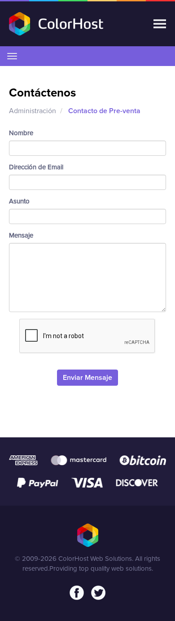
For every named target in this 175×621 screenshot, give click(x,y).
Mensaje (21, 235)
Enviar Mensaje (87, 377)
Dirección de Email (36, 167)
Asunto (19, 201)
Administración (32, 111)
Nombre (21, 133)
